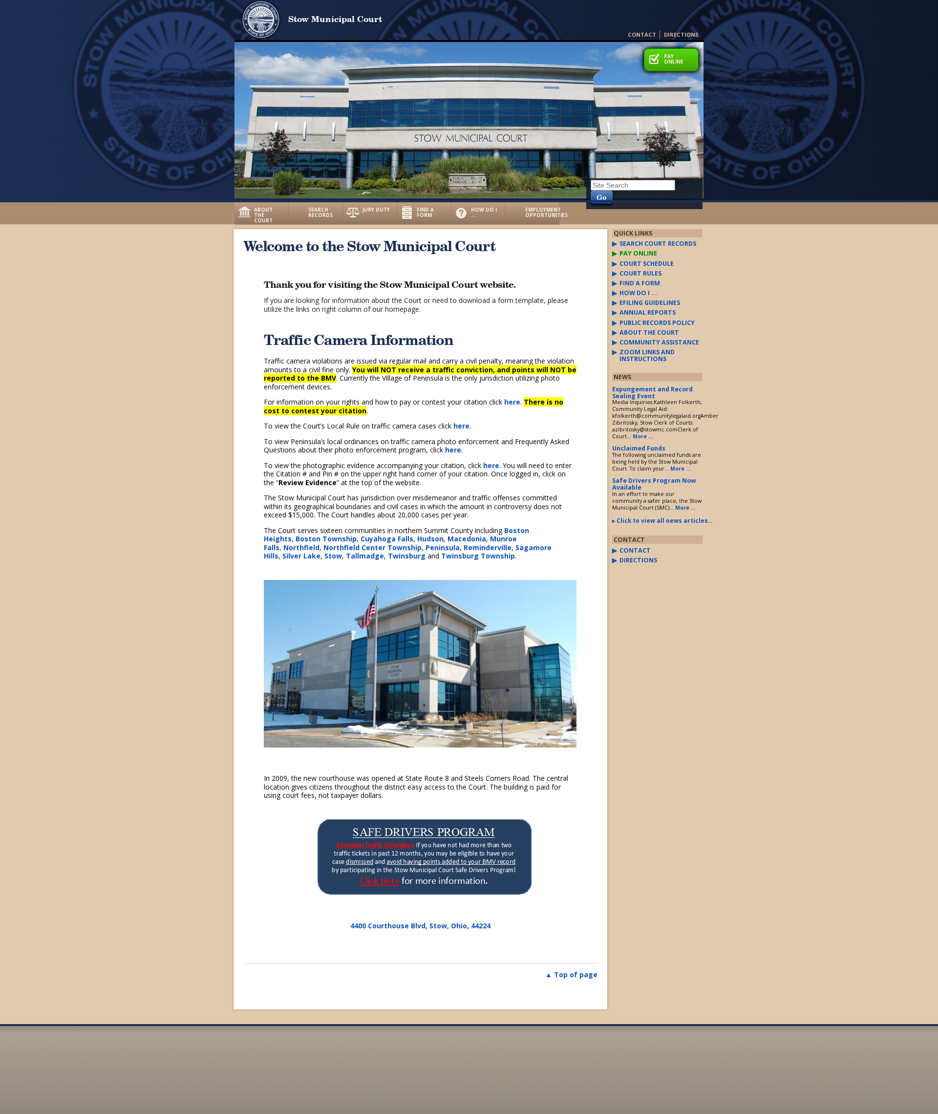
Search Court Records (657, 243)
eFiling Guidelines (649, 303)
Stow (333, 555)
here (512, 402)
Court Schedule (646, 263)
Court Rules (640, 273)
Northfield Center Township (372, 547)
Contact (642, 34)
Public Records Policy (657, 323)
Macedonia (467, 538)
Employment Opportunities (542, 212)
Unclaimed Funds (638, 448)
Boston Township (326, 538)
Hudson (430, 538)
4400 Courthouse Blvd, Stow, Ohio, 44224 (420, 925)
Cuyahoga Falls (387, 538)
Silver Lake (301, 555)
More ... (643, 436)
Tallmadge (365, 555)
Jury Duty (376, 209)
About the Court (263, 215)
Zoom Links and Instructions (647, 356)
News (622, 377)
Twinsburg (407, 555)
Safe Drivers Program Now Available (654, 484)
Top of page (575, 974)
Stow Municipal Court (335, 18)
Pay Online (673, 59)
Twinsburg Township (478, 555)
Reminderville (488, 547)
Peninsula (443, 547)
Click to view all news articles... (660, 520)
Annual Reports (647, 312)
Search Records (320, 212)
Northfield (301, 547)
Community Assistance (659, 342)
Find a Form (425, 212)
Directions (681, 34)
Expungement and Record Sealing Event (652, 392)
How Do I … (484, 212)
